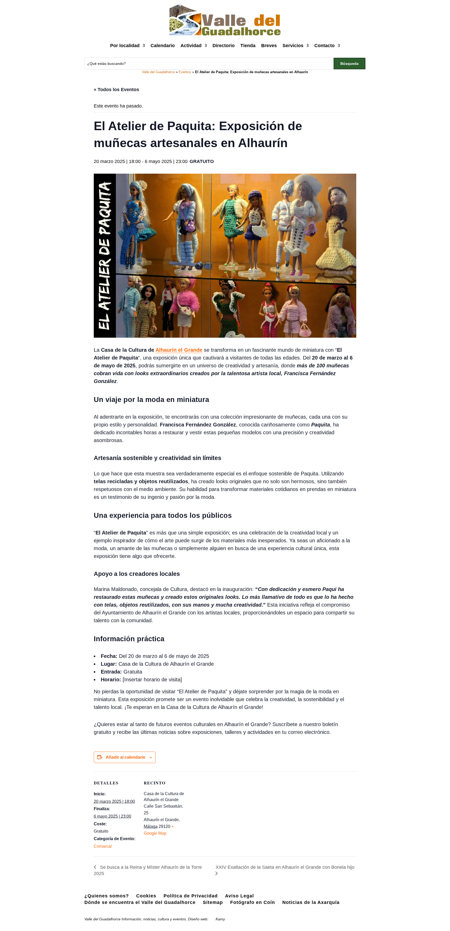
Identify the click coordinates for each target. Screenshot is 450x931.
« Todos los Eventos (116, 89)
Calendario (163, 45)
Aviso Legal (239, 895)
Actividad (191, 45)
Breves (269, 45)
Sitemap (213, 902)
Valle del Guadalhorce (158, 72)
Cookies (146, 895)
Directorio (224, 45)
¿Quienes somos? (106, 895)
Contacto (324, 45)
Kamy (220, 919)
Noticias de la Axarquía (311, 902)
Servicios (293, 45)
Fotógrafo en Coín (252, 902)
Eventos (185, 72)
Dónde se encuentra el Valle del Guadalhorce (140, 902)
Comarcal (103, 846)
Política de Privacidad (191, 895)
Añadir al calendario (125, 757)
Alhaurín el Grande (178, 350)
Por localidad (125, 45)
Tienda (247, 45)
